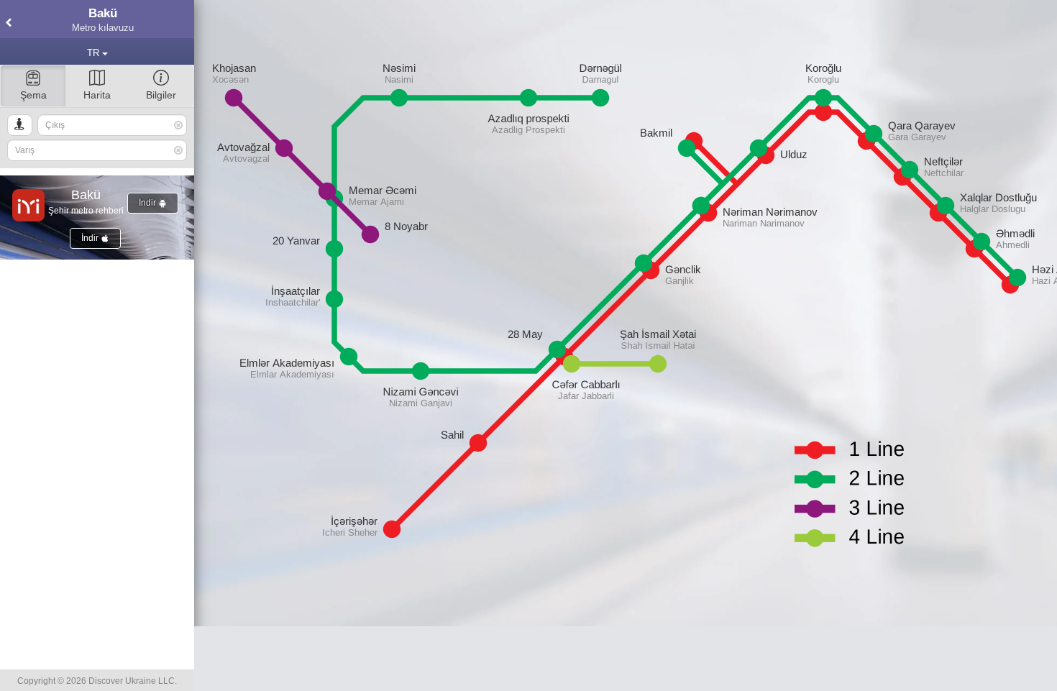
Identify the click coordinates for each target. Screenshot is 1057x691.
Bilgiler (161, 95)
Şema (33, 95)
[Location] (19, 125)
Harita (97, 95)
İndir (148, 203)
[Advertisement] (625, 658)
